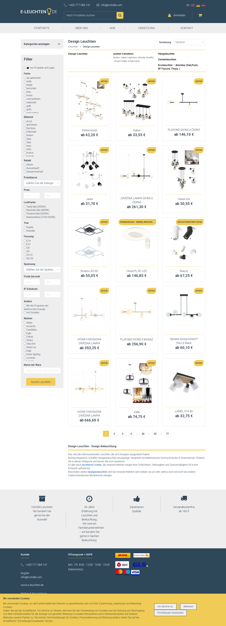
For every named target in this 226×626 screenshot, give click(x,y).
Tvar (26, 222)
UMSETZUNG (146, 28)
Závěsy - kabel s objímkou (125, 57)
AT (203, 5)
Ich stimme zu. (165, 606)
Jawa (89, 199)
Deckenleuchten (167, 59)
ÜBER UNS (81, 28)
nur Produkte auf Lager (42, 67)
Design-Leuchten (77, 53)
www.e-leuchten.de (32, 585)
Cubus (136, 130)
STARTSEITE (41, 28)
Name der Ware (32, 364)
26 (143, 433)
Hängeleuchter (166, 53)
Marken (28, 318)
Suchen (120, 15)
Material (28, 117)
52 (155, 433)
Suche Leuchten (40, 382)
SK (193, 5)
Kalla (137, 412)
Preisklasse (30, 177)
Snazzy (184, 271)
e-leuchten (73, 46)
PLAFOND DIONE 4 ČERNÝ (184, 129)
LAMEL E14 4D (184, 411)
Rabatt (27, 160)
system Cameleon (123, 53)
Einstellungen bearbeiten (170, 612)
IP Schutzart (31, 288)
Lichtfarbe (30, 202)
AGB (112, 28)
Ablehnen (188, 606)
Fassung (29, 236)
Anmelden (179, 15)
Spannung (29, 264)
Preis (27, 189)
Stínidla (141, 57)
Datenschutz (75, 569)
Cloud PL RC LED (137, 271)
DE (198, 5)
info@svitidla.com (111, 5)
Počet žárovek (32, 276)
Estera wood (89, 130)
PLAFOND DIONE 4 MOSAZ (136, 339)
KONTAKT (187, 28)
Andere (28, 301)
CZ (188, 5)
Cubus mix (184, 199)
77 (167, 433)
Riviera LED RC (89, 271)
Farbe (27, 73)
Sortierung (165, 42)
